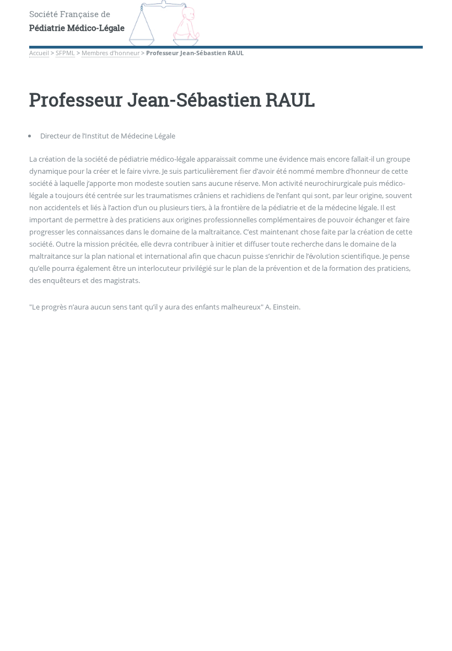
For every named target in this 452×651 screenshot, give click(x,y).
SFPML (65, 53)
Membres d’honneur (110, 53)
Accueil (39, 53)
